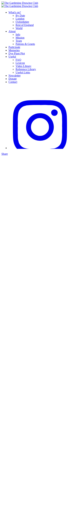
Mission (20, 37)
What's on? (15, 12)
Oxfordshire (22, 21)
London (20, 18)
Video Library (23, 66)
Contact (13, 81)
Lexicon (20, 62)
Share (4, 153)
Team (19, 40)
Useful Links (23, 72)
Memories (14, 50)
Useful (12, 56)
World (19, 28)
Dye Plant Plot (17, 53)
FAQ (18, 59)
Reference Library (26, 69)
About (12, 31)
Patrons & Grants (25, 43)
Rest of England (25, 25)
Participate (14, 47)
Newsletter (15, 75)
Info (18, 34)
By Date (20, 15)
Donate (13, 78)
